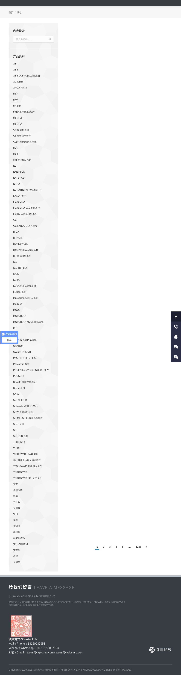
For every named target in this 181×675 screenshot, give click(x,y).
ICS (15, 262)
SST (15, 430)
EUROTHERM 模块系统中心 (27, 189)
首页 (11, 12)
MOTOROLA (19, 316)
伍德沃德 (17, 490)
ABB (15, 69)
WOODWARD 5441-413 (25, 454)
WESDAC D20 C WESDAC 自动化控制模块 (146, 274)
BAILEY (17, 105)
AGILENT (18, 81)
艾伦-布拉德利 (20, 544)
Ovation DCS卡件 (22, 352)
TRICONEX (19, 442)
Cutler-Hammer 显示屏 (24, 141)
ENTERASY (19, 177)
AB (14, 63)
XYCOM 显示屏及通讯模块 (27, 460)
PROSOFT (18, 376)
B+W (15, 99)
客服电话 (176, 327)
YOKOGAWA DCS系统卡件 (27, 478)
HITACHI (17, 238)
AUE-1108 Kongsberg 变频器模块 (91, 337)
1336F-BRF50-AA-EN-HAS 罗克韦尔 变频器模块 (91, 145)
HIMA (16, 232)
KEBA (16, 280)
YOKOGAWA (20, 472)
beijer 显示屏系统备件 (24, 111)
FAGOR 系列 (20, 195)
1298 (138, 546)
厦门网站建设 (124, 669)
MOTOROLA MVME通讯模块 (28, 322)
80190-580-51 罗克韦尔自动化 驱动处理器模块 (146, 402)
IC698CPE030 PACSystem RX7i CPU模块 (146, 133)
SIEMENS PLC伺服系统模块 (28, 418)
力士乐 (16, 502)
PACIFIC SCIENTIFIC (24, 358)
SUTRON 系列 (20, 436)
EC (14, 165)
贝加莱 (16, 562)
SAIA (16, 394)
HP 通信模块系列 (22, 256)
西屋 (15, 556)
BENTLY (17, 123)
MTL (15, 328)
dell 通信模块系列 (22, 159)
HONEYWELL (20, 244)
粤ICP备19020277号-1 (94, 669)
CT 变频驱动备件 (22, 135)
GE (15, 220)
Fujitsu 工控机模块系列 (25, 214)
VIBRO (17, 448)
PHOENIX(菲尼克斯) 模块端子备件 (31, 370)
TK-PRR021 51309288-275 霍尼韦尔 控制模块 (91, 402)
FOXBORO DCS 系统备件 (26, 208)
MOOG (17, 310)
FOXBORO (19, 202)
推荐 (15, 520)
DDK (15, 147)
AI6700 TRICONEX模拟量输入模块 (91, 81)
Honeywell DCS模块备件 (25, 250)
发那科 (16, 508)
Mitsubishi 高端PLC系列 (25, 298)
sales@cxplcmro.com (40, 652)
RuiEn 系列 (19, 388)
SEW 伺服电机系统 (23, 412)
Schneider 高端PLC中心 (25, 406)
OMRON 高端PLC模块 (24, 340)
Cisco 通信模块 (21, 129)
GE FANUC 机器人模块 (25, 226)
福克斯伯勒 (19, 538)
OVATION (18, 346)
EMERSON (19, 171)
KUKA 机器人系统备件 (24, 286)
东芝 (15, 484)
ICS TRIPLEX (20, 268)
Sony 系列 (18, 424)
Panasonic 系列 (21, 364)
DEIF (16, 153)
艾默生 (16, 550)
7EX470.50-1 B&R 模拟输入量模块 (91, 527)
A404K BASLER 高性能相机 (91, 271)
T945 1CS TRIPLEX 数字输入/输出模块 (146, 465)
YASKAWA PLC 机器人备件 (27, 466)
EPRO (16, 183)
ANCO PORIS (20, 87)
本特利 (16, 532)
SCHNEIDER (20, 400)
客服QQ (176, 337)
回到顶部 (176, 316)
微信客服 (176, 347)
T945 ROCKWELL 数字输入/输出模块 (91, 465)
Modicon (17, 304)
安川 (15, 514)
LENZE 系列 (19, 292)
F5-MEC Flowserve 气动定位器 (146, 337)
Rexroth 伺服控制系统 (24, 382)
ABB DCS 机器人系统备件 (26, 75)
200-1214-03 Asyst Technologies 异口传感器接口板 (146, 530)
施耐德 (16, 526)
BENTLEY (18, 117)
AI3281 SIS (146, 64)
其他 (15, 496)
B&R (15, 93)
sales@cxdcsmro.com (69, 652)
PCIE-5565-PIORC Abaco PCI (91, 209)
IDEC (16, 274)
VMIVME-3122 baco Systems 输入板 (146, 209)
